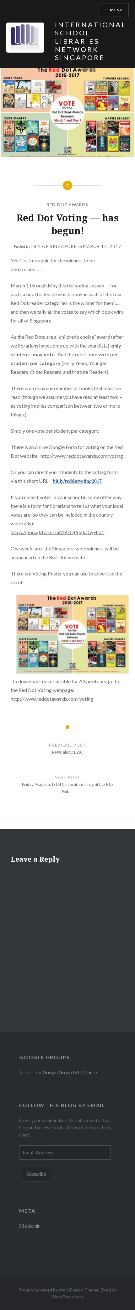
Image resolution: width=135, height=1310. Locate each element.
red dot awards (67, 204)
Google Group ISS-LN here (70, 1072)
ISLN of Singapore (54, 246)
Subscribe (36, 1174)
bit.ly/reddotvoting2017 (77, 480)
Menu (116, 10)
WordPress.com (67, 1296)
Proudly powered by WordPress (50, 1289)
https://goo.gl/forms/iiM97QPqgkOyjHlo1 (57, 532)
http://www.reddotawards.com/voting (81, 456)
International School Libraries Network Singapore (91, 41)
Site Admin (29, 1226)
